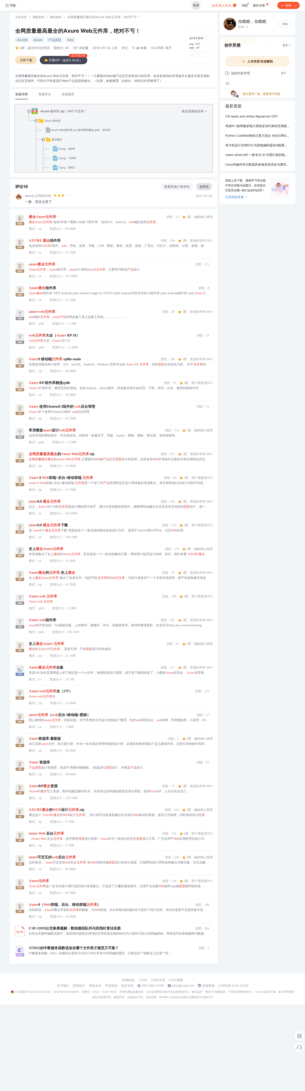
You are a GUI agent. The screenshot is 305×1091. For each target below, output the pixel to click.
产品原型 (54, 40)
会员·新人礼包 (222, 5)
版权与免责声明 (101, 997)
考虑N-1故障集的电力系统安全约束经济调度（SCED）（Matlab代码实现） (257, 126)
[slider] (63, 195)
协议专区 (127, 985)
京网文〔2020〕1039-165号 (99, 991)
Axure (38, 40)
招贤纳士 (79, 985)
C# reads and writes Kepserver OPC (251, 116)
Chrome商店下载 (265, 991)
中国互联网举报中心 (240, 991)
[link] (21, 17)
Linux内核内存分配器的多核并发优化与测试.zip (257, 164)
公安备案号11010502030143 (33, 991)
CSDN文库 (158, 980)
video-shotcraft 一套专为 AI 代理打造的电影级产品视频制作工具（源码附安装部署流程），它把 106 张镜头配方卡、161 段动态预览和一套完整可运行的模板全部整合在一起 (257, 155)
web (70, 40)
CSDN (143, 980)
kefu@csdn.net (183, 985)
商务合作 (95, 985)
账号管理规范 (286, 991)
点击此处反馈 (234, 197)
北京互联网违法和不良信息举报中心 (167, 991)
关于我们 (63, 985)
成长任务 (259, 5)
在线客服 (208, 985)
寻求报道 (111, 985)
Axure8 (22, 40)
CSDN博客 (176, 980)
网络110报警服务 (215, 991)
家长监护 (197, 991)
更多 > (286, 45)
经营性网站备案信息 (131, 991)
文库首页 (21, 17)
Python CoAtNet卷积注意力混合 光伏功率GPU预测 (257, 135)
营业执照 (151, 997)
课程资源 (38, 17)
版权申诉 (119, 997)
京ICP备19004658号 (66, 991)
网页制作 (56, 17)
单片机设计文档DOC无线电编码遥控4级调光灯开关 (257, 145)
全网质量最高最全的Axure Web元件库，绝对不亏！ (77, 31)
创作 (288, 5)
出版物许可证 (135, 997)
